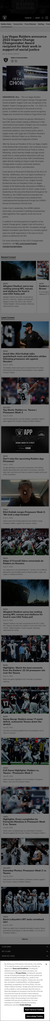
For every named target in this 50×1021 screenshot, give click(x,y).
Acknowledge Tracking (35, 1016)
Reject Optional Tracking (34, 1010)
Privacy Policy (21, 973)
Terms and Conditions (20, 968)
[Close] (46, 964)
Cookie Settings (25, 1005)
